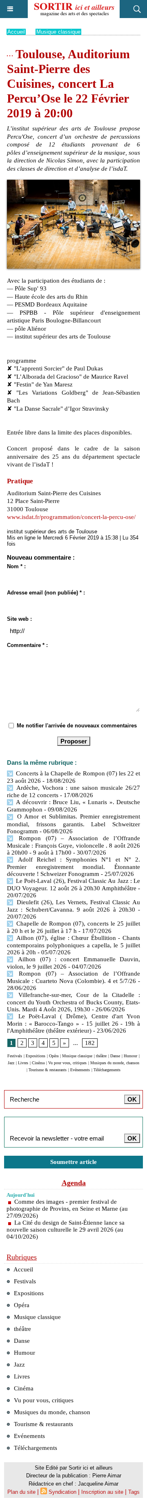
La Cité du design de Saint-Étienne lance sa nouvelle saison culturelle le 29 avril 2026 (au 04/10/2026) (66, 1229)
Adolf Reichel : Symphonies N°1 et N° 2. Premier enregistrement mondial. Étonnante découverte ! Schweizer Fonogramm (73, 866)
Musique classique (58, 32)
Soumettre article (73, 1162)
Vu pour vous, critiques (67, 1063)
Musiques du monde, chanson (114, 1063)
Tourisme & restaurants (48, 1070)
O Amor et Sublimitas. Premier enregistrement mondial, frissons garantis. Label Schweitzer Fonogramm (73, 823)
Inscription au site (102, 1492)
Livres (23, 1063)
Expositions (35, 1056)
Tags (134, 1492)
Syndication (62, 1492)
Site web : (19, 619)
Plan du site (21, 1492)
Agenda (74, 1183)
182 (90, 1043)
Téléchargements (107, 1070)
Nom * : (16, 566)
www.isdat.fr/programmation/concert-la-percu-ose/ (71, 517)
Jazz (11, 1063)
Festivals (14, 1056)
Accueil (16, 32)
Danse (115, 1056)
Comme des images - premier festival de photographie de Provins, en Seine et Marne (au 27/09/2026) (67, 1208)
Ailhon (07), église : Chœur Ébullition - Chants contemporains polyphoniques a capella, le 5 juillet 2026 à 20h (73, 945)
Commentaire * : (27, 645)
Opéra (53, 1056)
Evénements (80, 1070)
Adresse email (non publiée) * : (46, 593)
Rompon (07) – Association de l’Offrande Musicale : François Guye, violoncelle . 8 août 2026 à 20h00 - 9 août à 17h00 (73, 845)
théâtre (101, 1056)
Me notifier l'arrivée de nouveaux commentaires (77, 725)
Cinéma (38, 1063)
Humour (130, 1056)
